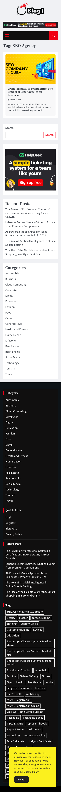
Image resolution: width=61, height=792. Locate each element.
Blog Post (11, 528)
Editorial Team (15, 100)
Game (8, 318)
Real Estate (12, 346)
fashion (11, 676)
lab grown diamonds (19, 688)
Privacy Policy (13, 534)
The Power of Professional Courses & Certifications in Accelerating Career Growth (27, 213)
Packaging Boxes (33, 718)
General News (13, 324)
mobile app (33, 694)
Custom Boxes (29, 624)
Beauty (11, 618)
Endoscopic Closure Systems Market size (29, 653)
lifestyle (40, 688)
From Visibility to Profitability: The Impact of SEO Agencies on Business (30, 92)
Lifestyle (10, 340)
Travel (9, 374)
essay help (41, 670)
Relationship (12, 352)
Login (8, 517)
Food (8, 312)
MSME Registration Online (23, 706)
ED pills (37, 630)
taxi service (34, 729)
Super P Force (15, 729)
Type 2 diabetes (16, 741)
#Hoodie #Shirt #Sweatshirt (25, 612)
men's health (15, 694)
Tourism (10, 368)
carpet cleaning (41, 618)
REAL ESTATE (15, 723)
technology (13, 735)
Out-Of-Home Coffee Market (25, 712)
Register (10, 523)
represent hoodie (37, 723)
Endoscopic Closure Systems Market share (29, 643)
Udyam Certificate (40, 741)
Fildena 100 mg (29, 676)
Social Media (12, 357)
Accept (21, 779)
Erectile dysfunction (19, 670)
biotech (23, 618)
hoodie (49, 682)
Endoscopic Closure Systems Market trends (29, 662)
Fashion (10, 307)
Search (9, 128)
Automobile (12, 273)
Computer (11, 290)
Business (10, 279)
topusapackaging (34, 735)
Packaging (13, 718)
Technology (12, 363)
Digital (9, 296)
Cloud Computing (16, 284)
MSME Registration (18, 700)
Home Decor (13, 335)
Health (20, 682)
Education (11, 301)
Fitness (46, 676)
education (13, 635)
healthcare (34, 682)
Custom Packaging (18, 630)
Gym (10, 682)
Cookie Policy (31, 772)
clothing (12, 624)
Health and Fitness (16, 329)
